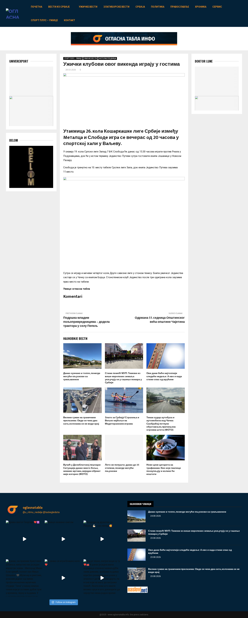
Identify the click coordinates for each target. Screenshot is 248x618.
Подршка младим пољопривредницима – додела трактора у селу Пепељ (86, 322)
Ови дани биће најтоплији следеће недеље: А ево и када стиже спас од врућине (164, 376)
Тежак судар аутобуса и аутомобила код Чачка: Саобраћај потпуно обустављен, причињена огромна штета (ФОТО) (161, 424)
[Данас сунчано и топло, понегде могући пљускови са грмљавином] (136, 516)
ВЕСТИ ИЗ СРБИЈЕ (59, 6)
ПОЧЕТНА (36, 6)
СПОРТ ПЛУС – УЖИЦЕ (44, 20)
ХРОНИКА (200, 6)
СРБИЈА (140, 6)
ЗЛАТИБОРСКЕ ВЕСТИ (116, 6)
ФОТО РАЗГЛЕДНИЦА (107, 58)
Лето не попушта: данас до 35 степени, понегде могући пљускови (122, 468)
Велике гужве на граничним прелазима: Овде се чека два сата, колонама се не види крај (81, 421)
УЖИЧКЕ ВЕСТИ (88, 6)
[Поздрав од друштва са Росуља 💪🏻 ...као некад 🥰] (102, 539)
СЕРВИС (217, 6)
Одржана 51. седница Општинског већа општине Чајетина (160, 319)
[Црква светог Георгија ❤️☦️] (24, 539)
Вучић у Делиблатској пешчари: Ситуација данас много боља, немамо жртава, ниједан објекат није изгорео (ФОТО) (82, 469)
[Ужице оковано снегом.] (63, 539)
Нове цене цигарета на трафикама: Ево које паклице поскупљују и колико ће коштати (163, 469)
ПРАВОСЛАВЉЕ (179, 6)
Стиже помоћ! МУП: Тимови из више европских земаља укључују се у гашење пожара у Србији (123, 377)
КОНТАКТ (69, 20)
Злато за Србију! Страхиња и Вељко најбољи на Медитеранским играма (122, 421)
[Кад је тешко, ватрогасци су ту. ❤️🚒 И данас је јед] (102, 578)
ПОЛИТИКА (157, 6)
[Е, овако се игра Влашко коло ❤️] (63, 578)
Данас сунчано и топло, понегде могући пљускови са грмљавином (81, 376)
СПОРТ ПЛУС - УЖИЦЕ (73, 58)
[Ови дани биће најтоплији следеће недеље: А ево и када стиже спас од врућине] (136, 555)
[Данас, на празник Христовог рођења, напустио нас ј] (24, 578)
